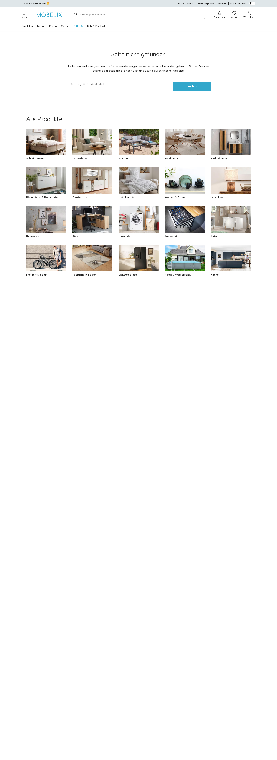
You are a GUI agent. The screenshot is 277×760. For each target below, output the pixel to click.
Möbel (41, 26)
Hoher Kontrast (239, 3)
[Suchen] (75, 14)
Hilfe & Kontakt (96, 26)
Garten (65, 26)
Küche (53, 26)
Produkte (27, 26)
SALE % (78, 26)
